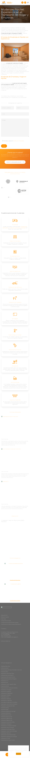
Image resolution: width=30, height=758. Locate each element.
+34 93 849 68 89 (6, 634)
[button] (15, 162)
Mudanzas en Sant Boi (6, 732)
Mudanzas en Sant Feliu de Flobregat (9, 731)
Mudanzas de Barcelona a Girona (8, 677)
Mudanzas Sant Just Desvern (7, 675)
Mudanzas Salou (4, 671)
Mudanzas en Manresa (6, 698)
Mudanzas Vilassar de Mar (6, 718)
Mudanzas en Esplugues (6, 723)
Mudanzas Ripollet (5, 686)
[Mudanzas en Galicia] (15, 590)
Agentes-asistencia (15, 271)
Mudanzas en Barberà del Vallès (7, 722)
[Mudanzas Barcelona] (15, 570)
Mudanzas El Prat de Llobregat (7, 727)
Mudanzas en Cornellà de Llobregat (8, 725)
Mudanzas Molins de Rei (6, 714)
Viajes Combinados (15, 241)
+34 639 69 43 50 (7, 635)
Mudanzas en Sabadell (6, 695)
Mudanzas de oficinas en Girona (8, 740)
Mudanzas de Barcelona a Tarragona (8, 678)
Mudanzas (6, 439)
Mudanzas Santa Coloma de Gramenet (9, 687)
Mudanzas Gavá (4, 682)
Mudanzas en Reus (5, 696)
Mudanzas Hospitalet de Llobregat (8, 711)
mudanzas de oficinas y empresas (17, 227)
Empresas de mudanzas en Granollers (9, 702)
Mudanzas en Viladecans (6, 700)
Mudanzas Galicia (5, 668)
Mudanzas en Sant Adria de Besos (8, 734)
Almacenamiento (15, 256)
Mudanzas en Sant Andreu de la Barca (9, 704)
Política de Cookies (5, 617)
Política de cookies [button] (19, 751)
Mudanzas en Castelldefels (6, 693)
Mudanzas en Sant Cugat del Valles (8, 684)
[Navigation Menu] (28, 2)
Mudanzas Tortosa (5, 707)
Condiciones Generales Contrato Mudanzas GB (11, 624)
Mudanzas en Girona (5, 738)
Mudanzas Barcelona (15, 580)
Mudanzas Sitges (4, 709)
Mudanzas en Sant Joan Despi (7, 673)
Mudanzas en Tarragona (6, 689)
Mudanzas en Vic (4, 680)
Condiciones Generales (6, 620)
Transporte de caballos (15, 302)
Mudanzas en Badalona (6, 691)
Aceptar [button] (18, 753)
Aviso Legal (3, 618)
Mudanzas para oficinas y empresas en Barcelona (11, 669)
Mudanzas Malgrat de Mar (6, 716)
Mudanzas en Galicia (15, 600)
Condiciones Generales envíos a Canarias (9, 622)
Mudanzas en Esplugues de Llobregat (9, 736)
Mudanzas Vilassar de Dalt (6, 720)
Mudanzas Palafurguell (6, 713)
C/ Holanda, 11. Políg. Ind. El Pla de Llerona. (9, 632)
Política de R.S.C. (4, 615)
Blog (3, 439)
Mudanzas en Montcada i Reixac (8, 729)
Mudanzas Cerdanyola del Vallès (8, 705)
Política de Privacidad (18, 140)
